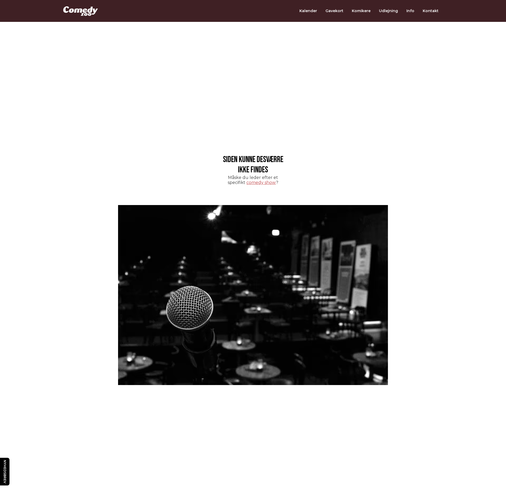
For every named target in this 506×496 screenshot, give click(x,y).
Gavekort (334, 10)
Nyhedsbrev (5, 471)
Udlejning (388, 10)
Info (410, 10)
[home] (80, 11)
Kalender (308, 10)
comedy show (261, 182)
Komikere (361, 10)
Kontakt (431, 10)
